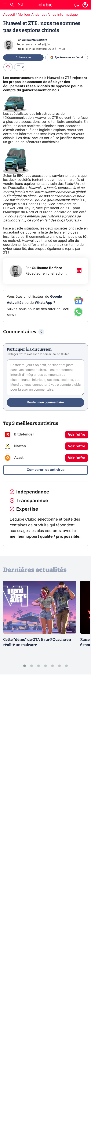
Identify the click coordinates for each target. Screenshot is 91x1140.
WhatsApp (43, 302)
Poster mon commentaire (45, 402)
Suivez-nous (23, 57)
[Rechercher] (12, 5)
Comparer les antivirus (46, 469)
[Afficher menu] (5, 5)
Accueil (9, 14)
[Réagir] (8, 67)
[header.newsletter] (20, 5)
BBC (20, 175)
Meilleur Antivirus (31, 14)
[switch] (76, 5)
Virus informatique (63, 14)
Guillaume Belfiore (34, 40)
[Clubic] (45, 5)
